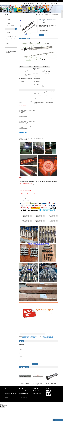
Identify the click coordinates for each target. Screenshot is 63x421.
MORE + (7, 397)
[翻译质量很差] (3, 407)
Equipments (41, 3)
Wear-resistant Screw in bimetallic (10, 43)
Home (24, 3)
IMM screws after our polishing (23, 394)
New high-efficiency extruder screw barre (24, 383)
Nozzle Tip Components (9, 23)
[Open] (62, 14)
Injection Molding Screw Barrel (53, 14)
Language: (55, 0)
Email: (20, 354)
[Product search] (16, 29)
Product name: (21, 344)
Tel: (19, 351)
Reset (36, 363)
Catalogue (45, 3)
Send (33, 363)
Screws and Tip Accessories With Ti (10, 49)
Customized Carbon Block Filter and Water (51, 383)
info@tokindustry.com (38, 394)
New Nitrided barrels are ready (23, 397)
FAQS (49, 3)
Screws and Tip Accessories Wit (23, 393)
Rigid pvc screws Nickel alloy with (11, 37)
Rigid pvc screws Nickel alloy (23, 390)
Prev (20, 26)
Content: (20, 358)
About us (27, 3)
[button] (34, 3)
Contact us (53, 3)
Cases (37, 3)
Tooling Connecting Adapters (10, 25)
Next (36, 26)
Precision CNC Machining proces (23, 396)
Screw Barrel (46, 14)
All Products (32, 3)
